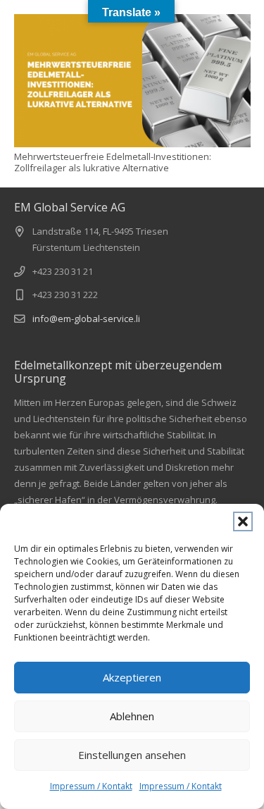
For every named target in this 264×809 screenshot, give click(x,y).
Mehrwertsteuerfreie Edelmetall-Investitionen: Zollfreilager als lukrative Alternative (112, 162)
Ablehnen (132, 716)
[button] (243, 521)
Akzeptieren (132, 677)
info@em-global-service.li (86, 318)
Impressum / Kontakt (91, 786)
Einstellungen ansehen (132, 755)
